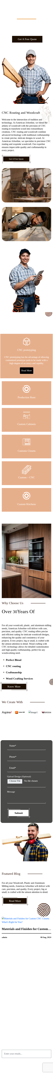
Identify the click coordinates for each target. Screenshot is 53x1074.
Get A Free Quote (27, 39)
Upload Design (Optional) (19, 776)
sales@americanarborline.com (28, 1026)
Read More (26, 370)
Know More (14, 686)
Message (11, 792)
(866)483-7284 (28, 1022)
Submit (19, 813)
